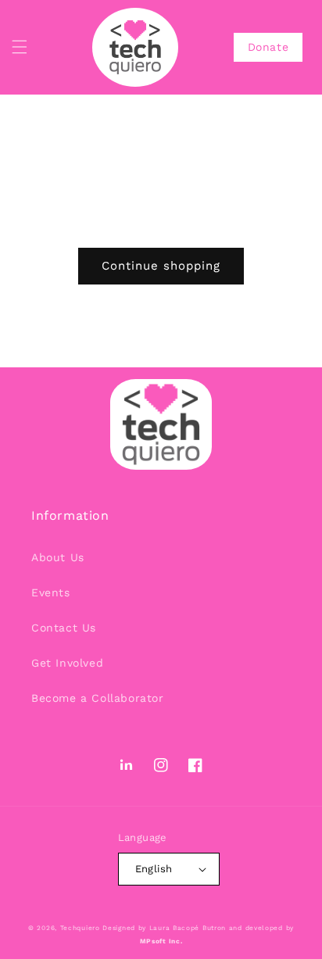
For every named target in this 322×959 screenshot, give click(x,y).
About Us (57, 557)
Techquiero (80, 928)
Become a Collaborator (97, 698)
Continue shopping (161, 266)
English (154, 869)
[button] (19, 47)
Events (50, 592)
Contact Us (63, 627)
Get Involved (67, 663)
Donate (268, 47)
